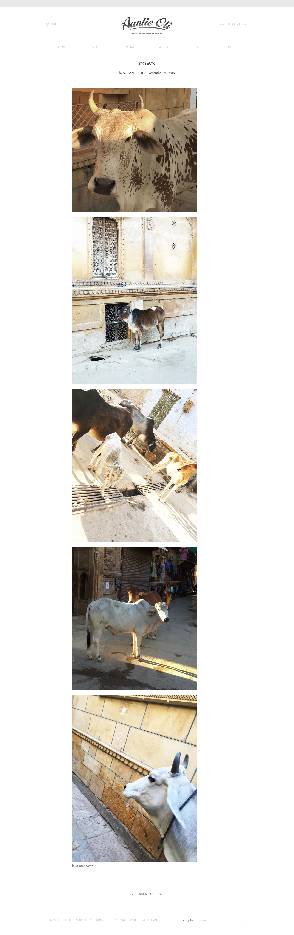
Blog (197, 47)
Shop (96, 47)
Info (68, 920)
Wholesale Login (143, 920)
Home (62, 47)
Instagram (116, 920)
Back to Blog (150, 894)
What (130, 47)
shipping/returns (90, 920)
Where (164, 47)
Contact (231, 47)
